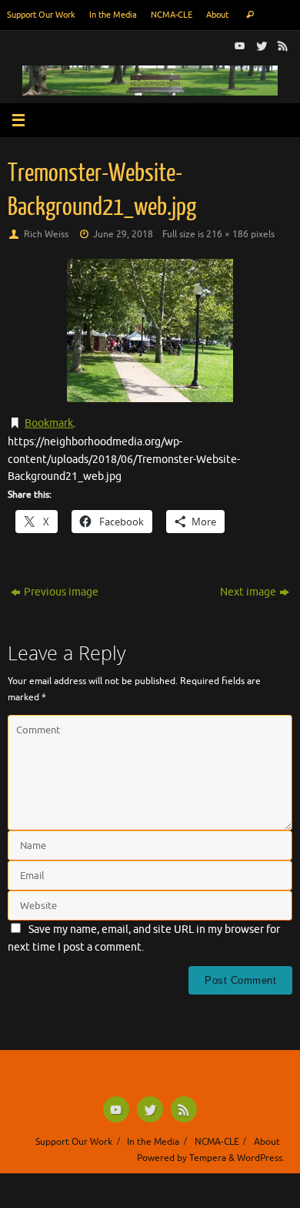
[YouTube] (238, 45)
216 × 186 (227, 234)
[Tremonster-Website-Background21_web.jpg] (150, 330)
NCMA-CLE (171, 14)
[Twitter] (260, 45)
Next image (248, 592)
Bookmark (49, 423)
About (217, 14)
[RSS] (281, 45)
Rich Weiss (46, 234)
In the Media (113, 14)
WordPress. (261, 1158)
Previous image (61, 592)
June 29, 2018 (123, 234)
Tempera (207, 1158)
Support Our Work (41, 14)
